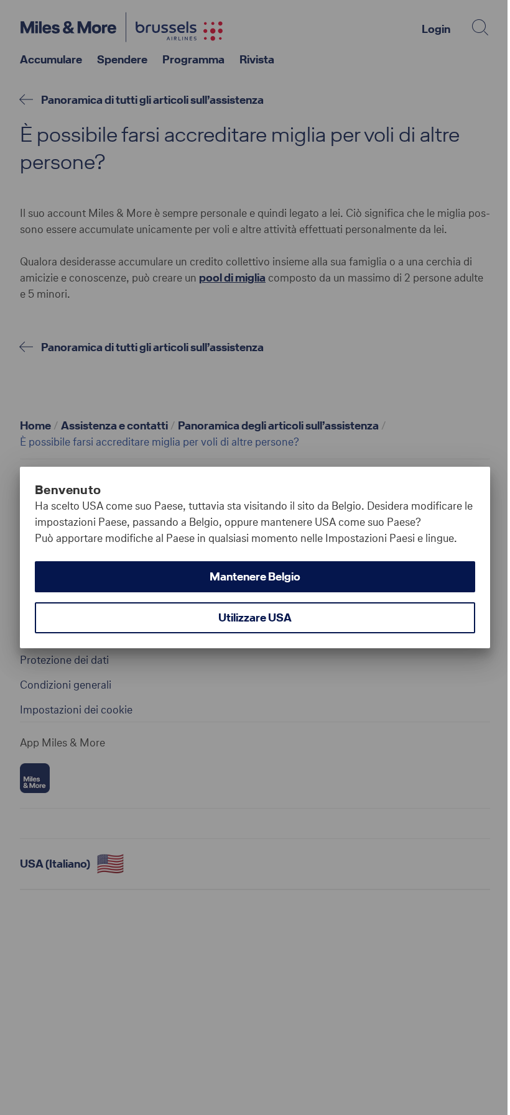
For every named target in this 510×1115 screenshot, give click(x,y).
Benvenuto (68, 490)
